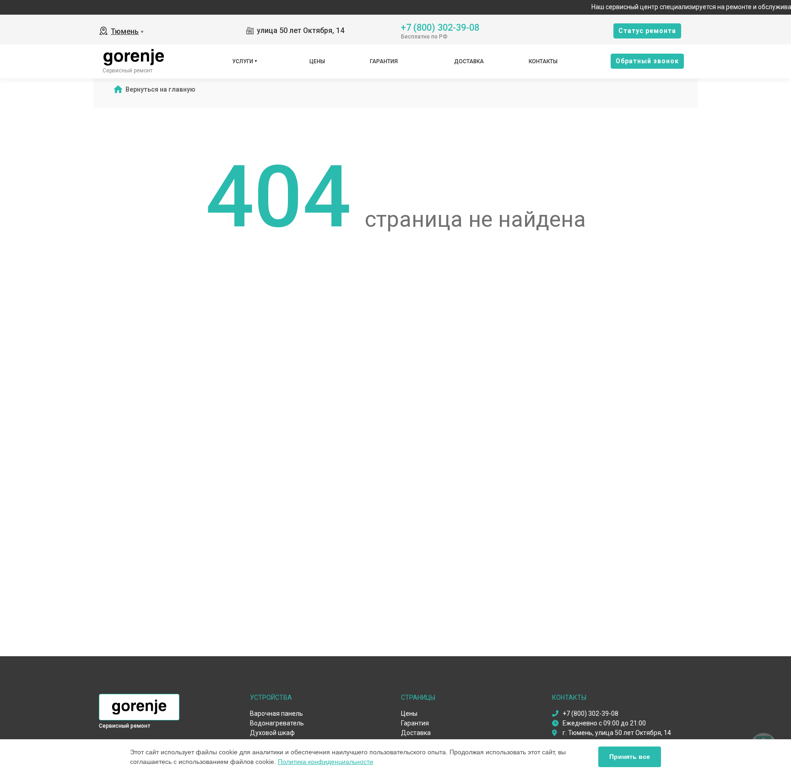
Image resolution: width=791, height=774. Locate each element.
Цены (317, 61)
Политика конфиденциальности (325, 761)
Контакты (543, 61)
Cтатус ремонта (647, 30)
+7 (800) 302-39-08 (440, 27)
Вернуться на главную (160, 89)
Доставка (469, 61)
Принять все (629, 756)
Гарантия (384, 61)
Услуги (242, 61)
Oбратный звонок (647, 61)
